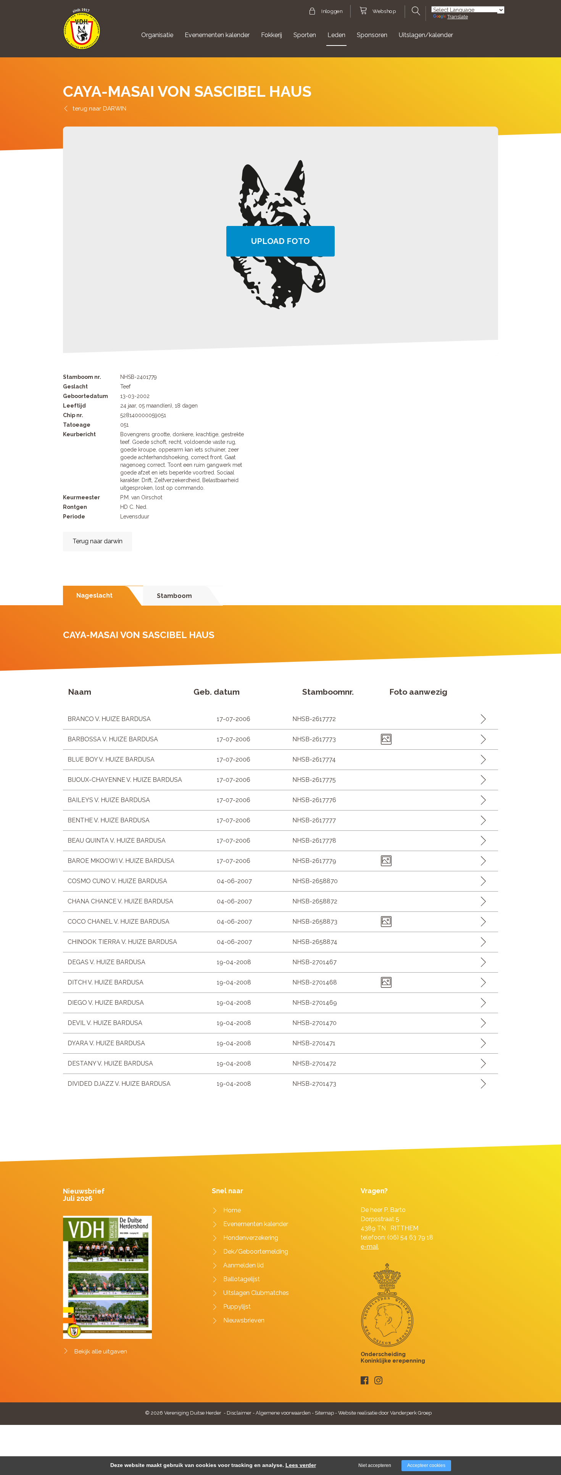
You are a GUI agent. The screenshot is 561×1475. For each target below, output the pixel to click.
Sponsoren (372, 35)
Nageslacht (94, 595)
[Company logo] (82, 32)
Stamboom (174, 595)
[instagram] (378, 1380)
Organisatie (157, 35)
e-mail (370, 1246)
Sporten (304, 35)
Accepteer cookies (426, 1465)
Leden (336, 35)
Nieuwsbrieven (243, 1320)
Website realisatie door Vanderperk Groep (385, 1413)
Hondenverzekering (250, 1237)
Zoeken (415, 11)
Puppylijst (237, 1306)
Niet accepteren (374, 1465)
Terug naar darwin (98, 541)
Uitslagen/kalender (426, 35)
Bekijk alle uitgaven (100, 1351)
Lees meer (480, 719)
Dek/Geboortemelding (255, 1251)
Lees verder (300, 1465)
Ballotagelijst (241, 1279)
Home (232, 1210)
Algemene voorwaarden (283, 1413)
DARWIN (114, 108)
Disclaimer (239, 1413)
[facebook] (365, 1380)
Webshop (384, 11)
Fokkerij (271, 35)
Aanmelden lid (243, 1265)
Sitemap (324, 1413)
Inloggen (331, 11)
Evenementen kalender (217, 35)
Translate (457, 16)
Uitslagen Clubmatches (256, 1292)
